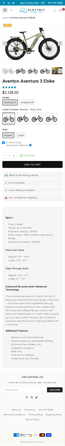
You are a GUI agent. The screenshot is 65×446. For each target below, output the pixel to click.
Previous (4, 43)
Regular (8, 135)
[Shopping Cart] (60, 10)
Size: (5, 129)
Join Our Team (45, 409)
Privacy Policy (36, 414)
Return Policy (32, 419)
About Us (16, 409)
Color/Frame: (22, 109)
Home (5, 18)
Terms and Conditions (14, 414)
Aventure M (27, 102)
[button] (9, 87)
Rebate (7, 25)
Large (21, 135)
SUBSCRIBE (54, 390)
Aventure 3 (10, 102)
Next (60, 43)
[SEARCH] (11, 10)
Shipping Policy (54, 414)
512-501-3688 (55, 2)
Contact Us (29, 409)
